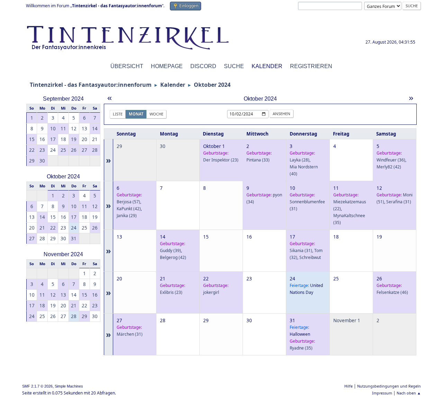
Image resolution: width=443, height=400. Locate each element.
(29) (127, 215)
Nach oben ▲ (409, 393)
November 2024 (63, 254)
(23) (220, 160)
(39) (170, 250)
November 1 (346, 320)
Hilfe (348, 386)
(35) (301, 348)
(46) (392, 292)
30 (162, 146)
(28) (299, 160)
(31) (398, 202)
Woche (156, 114)
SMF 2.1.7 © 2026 (37, 386)
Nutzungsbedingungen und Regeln (389, 386)
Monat (136, 114)
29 (119, 146)
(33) (258, 160)
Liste (118, 114)
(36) (391, 160)
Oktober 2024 (63, 176)
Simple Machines (69, 386)
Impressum (382, 393)
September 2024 (63, 99)
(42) (389, 167)
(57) (128, 202)
